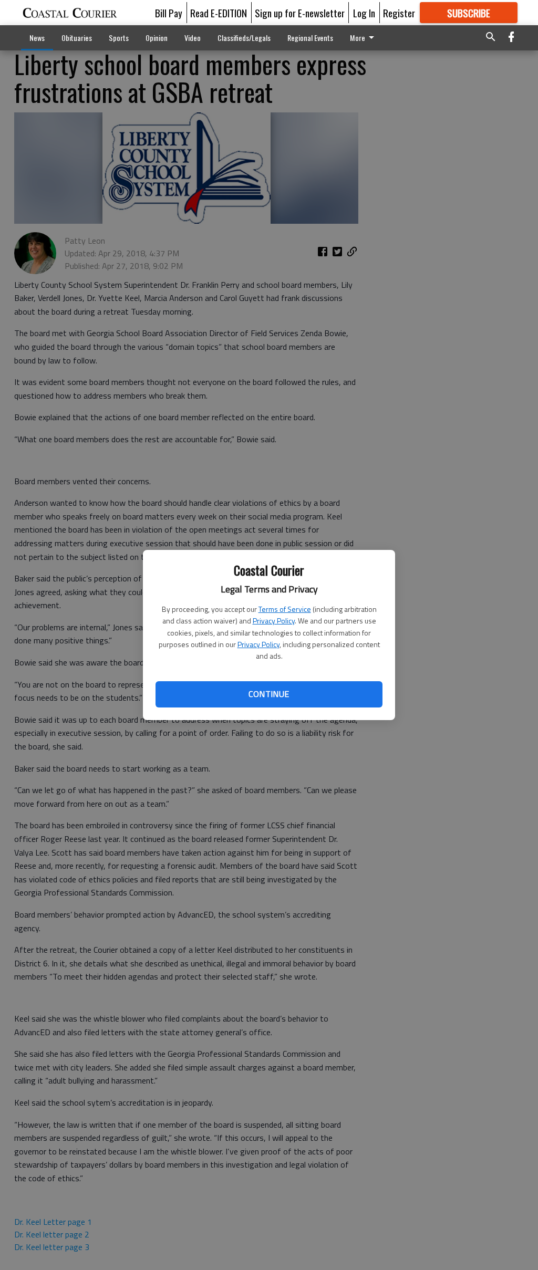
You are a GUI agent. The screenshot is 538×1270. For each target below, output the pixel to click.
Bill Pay (168, 12)
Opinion (157, 37)
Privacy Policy (274, 620)
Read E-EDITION (218, 12)
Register (399, 12)
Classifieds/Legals (244, 37)
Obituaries (76, 37)
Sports (119, 37)
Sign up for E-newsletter (300, 12)
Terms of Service (284, 609)
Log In (364, 12)
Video (192, 37)
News (37, 37)
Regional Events (310, 37)
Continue (269, 694)
